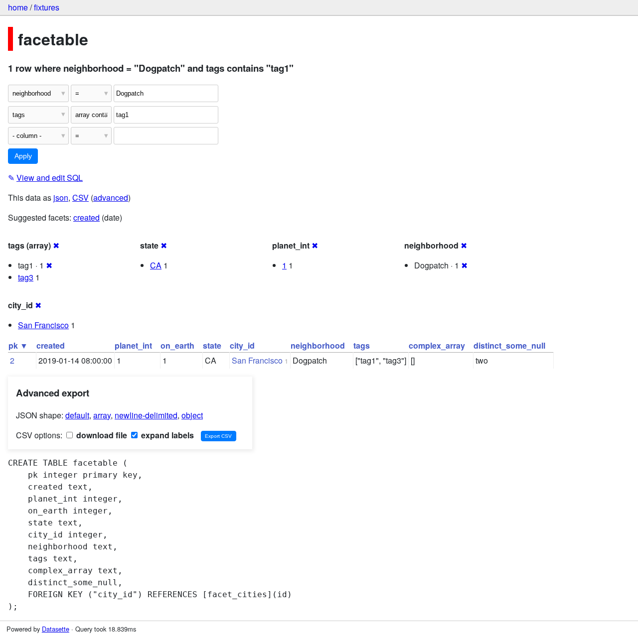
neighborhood (318, 345)
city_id (242, 345)
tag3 (25, 277)
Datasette (55, 629)
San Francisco (43, 325)
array (102, 415)
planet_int (133, 345)
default (77, 415)
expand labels (166, 435)
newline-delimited (146, 415)
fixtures (46, 7)
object (192, 415)
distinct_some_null (509, 345)
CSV (80, 197)
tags (361, 345)
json (60, 197)
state (212, 345)
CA (155, 265)
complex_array (437, 345)
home (18, 7)
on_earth (177, 345)
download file (100, 435)
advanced (110, 197)
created (86, 217)
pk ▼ (18, 345)
